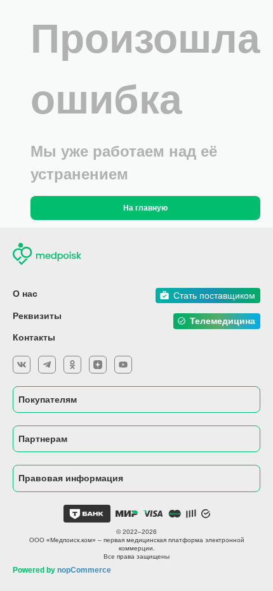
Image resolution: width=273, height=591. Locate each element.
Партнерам (42, 439)
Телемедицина (222, 321)
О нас (25, 294)
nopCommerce (84, 570)
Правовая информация (70, 478)
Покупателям (47, 399)
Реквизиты (37, 316)
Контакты (34, 337)
